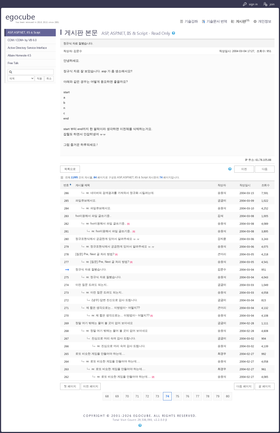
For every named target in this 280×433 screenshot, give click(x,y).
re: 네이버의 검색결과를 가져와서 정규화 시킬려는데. (119, 193)
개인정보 (264, 21)
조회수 (265, 185)
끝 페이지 (265, 386)
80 (227, 396)
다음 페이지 (244, 386)
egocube (20, 16)
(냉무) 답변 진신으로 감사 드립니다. (114, 300)
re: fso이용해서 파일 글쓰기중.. (105, 223)
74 (167, 396)
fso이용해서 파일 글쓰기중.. (93, 215)
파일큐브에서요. (85, 200)
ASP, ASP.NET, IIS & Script (24, 32)
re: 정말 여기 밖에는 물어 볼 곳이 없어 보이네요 (116, 330)
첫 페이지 (70, 386)
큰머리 (222, 254)
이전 (244, 169)
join (272, 4)
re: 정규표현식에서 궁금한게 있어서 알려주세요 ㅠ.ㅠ (119, 246)
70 (127, 396)
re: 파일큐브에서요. (98, 208)
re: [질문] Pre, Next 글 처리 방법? (107, 261)
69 (117, 396)
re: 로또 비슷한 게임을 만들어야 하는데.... (112, 361)
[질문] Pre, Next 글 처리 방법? (94, 254)
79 (217, 396)
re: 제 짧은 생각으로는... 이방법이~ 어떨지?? (120, 315)
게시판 (242, 21)
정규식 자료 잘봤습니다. (91, 269)
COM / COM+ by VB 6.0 (22, 40)
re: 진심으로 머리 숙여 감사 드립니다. (120, 346)
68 (107, 396)
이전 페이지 (90, 386)
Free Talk (13, 63)
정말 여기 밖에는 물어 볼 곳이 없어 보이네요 (104, 323)
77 (197, 396)
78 (207, 396)
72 (147, 396)
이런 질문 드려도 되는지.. (91, 284)
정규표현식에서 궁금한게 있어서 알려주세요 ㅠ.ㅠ (107, 238)
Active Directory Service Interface (27, 47)
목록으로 (70, 169)
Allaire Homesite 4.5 (19, 55)
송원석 (222, 193)
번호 (66, 185)
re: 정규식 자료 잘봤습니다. (103, 277)
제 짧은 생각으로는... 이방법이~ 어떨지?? (112, 307)
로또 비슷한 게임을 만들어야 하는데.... (100, 353)
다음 (265, 169)
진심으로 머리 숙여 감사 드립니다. (113, 338)
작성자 (222, 185)
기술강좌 (191, 21)
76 (187, 396)
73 (157, 396)
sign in (253, 4)
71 (137, 396)
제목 (87, 185)
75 (177, 396)
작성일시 (245, 185)
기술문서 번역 (216, 21)
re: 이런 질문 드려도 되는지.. (104, 292)
